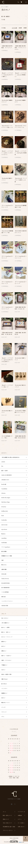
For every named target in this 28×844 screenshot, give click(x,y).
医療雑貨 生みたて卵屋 (6, 556)
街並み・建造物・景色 (6, 674)
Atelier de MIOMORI (6, 475)
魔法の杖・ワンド (5, 702)
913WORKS (4, 542)
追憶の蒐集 (3, 569)
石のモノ (3, 669)
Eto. (2, 466)
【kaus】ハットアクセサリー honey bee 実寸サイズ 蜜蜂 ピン (7, 74)
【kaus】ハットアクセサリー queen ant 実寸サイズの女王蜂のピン (7, 359)
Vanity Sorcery (5, 578)
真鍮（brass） (4, 679)
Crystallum (4, 488)
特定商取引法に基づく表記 (9, 826)
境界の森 (3, 596)
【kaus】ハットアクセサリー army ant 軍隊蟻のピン (20, 74)
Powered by (6, 841)
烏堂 (2, 560)
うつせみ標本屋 (4, 592)
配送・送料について (7, 815)
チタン (2, 716)
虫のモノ (7, 6)
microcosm (4, 524)
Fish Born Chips (5, 502)
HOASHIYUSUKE (5, 583)
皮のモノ (3, 698)
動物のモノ (3, 641)
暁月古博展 (3, 551)
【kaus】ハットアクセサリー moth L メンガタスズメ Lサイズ (7, 152)
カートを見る (21, 823)
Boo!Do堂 (3, 484)
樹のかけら (3, 564)
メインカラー (4, 688)
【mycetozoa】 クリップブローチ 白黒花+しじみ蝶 (21, 180)
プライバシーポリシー (8, 830)
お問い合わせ (21, 826)
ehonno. (3, 493)
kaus (2, 515)
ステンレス (3, 712)
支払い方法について (7, 823)
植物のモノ (3, 651)
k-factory (3, 506)
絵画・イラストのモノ (6, 660)
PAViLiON (3, 574)
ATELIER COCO (5, 479)
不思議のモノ (4, 665)
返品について (6, 819)
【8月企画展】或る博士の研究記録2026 (10, 457)
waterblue (4, 538)
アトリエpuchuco (5, 547)
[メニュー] (26, 2)
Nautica (3, 533)
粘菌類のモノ (4, 693)
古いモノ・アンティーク (6, 637)
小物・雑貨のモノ (5, 623)
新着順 (25, 28)
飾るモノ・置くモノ (5, 632)
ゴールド (3, 707)
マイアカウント (21, 811)
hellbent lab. (4, 511)
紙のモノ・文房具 (5, 627)
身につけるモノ (4, 618)
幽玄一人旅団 (4, 470)
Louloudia (4, 520)
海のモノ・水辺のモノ (6, 655)
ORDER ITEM (4, 605)
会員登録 (20, 815)
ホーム (2, 6)
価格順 (20, 28)
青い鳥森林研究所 (5, 587)
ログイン (20, 819)
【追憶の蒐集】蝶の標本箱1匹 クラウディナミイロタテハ (20, 47)
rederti (3, 461)
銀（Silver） (4, 683)
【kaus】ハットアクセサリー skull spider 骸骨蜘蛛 (20, 152)
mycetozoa (4, 529)
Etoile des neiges (5, 497)
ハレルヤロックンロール (6, 601)
